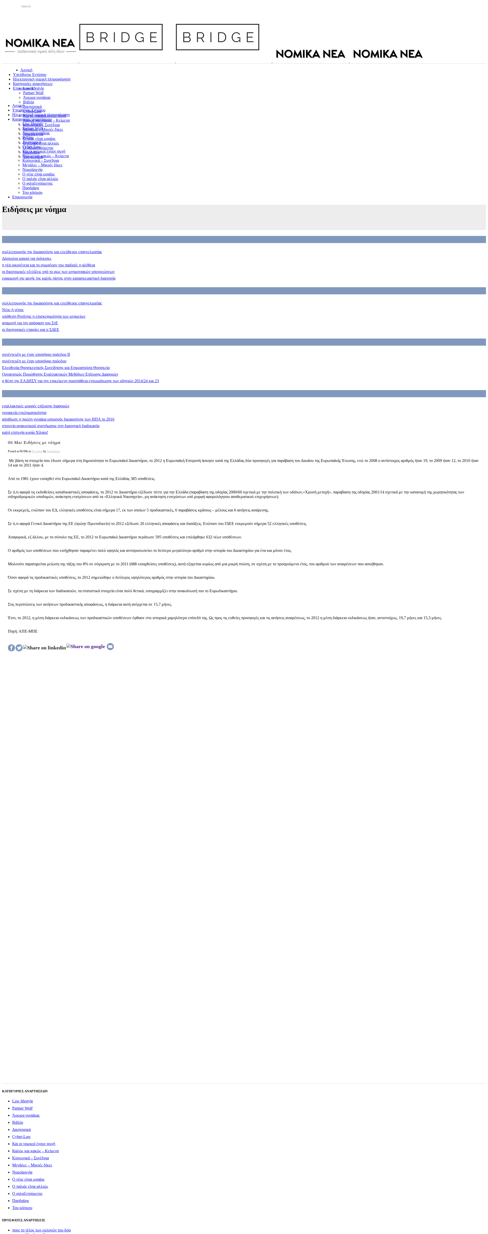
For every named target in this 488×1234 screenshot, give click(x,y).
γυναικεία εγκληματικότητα (24, 412)
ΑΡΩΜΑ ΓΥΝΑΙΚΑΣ (18, 393)
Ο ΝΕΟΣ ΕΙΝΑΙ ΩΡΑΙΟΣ (22, 239)
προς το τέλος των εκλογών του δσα (41, 1230)
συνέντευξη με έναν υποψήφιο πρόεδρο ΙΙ (36, 354)
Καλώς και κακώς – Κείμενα (35, 1151)
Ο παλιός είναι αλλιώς (30, 1186)
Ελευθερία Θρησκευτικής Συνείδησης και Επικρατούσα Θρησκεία (56, 367)
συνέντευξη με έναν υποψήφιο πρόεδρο (34, 361)
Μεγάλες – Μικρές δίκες (32, 1165)
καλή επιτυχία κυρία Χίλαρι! (25, 432)
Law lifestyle (22, 1101)
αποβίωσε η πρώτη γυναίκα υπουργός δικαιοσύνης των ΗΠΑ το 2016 (58, 419)
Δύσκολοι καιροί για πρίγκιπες (26, 258)
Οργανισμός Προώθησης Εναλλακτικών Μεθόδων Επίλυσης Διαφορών (60, 374)
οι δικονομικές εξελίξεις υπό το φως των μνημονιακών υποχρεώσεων (58, 271)
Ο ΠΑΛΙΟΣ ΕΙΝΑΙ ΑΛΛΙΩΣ (23, 291)
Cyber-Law (21, 1136)
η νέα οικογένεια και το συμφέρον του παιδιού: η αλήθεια (48, 265)
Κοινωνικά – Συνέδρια (30, 1158)
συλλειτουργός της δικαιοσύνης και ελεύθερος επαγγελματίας (52, 252)
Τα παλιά (37, 451)
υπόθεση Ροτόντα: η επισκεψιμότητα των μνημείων (43, 316)
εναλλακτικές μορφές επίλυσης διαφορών (35, 406)
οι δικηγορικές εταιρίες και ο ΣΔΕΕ (30, 329)
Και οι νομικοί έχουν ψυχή (33, 1144)
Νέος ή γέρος (13, 310)
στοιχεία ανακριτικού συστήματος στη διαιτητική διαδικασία (50, 426)
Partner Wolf (22, 1108)
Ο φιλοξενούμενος (27, 1193)
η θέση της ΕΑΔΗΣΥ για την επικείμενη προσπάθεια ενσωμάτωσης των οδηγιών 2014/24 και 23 (80, 381)
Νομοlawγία (22, 1172)
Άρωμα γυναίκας (26, 1115)
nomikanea (53, 451)
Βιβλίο (17, 1122)
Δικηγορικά (21, 1129)
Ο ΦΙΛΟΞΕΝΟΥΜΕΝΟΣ (21, 342)
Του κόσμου (22, 1208)
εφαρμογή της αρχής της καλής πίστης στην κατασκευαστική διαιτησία (58, 278)
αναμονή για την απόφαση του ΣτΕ (30, 323)
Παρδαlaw (20, 1200)
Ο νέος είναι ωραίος (28, 1179)
